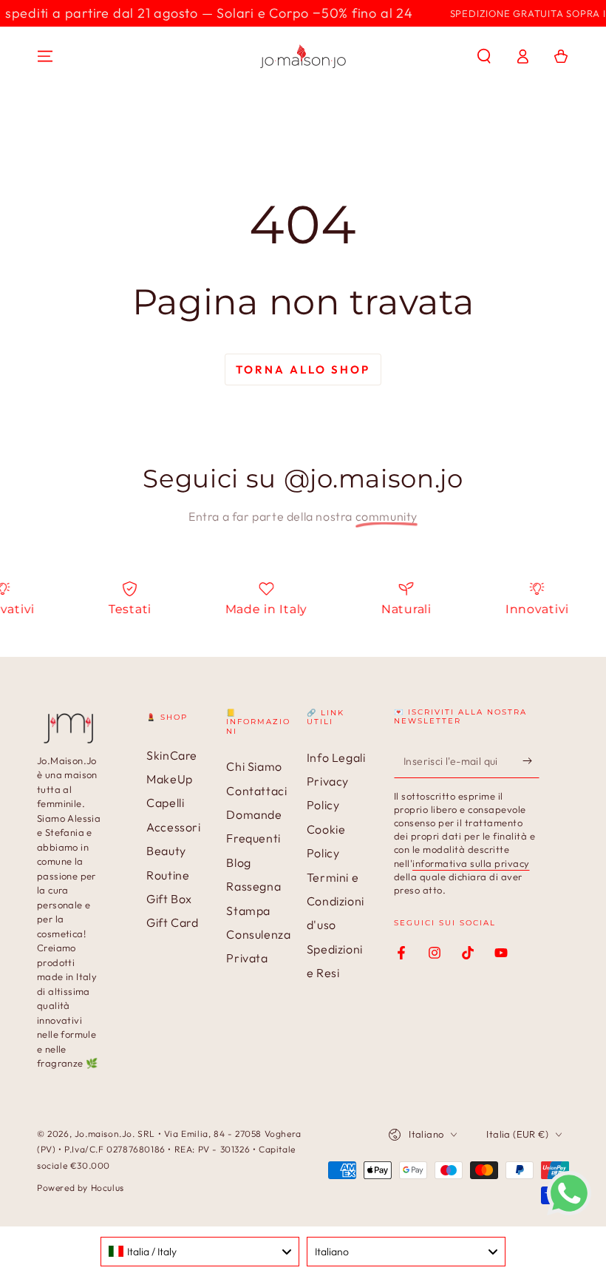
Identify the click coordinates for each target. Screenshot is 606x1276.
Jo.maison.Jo (103, 1133)
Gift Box (169, 898)
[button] (484, 56)
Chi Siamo (254, 766)
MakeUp (169, 779)
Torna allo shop (303, 369)
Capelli (165, 802)
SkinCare (171, 755)
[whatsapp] (569, 1211)
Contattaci (256, 790)
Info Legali (336, 757)
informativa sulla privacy (471, 863)
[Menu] (45, 56)
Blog (238, 862)
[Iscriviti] (530, 761)
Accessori (173, 827)
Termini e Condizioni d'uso (335, 901)
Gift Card (172, 922)
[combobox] (200, 1251)
